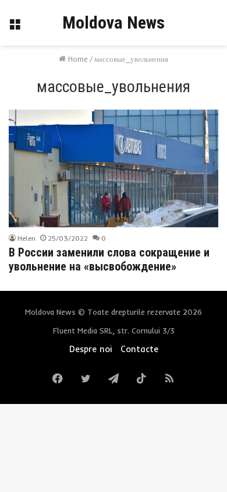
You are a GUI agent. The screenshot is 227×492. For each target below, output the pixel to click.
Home (77, 59)
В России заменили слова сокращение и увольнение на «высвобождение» (109, 259)
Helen (26, 238)
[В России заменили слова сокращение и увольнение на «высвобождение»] (113, 168)
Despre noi (90, 348)
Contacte (139, 348)
